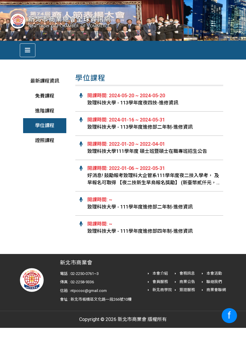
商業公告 (186, 281)
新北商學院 (162, 289)
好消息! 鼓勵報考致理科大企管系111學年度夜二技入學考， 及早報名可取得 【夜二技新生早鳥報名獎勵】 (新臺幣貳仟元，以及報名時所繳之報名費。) (154, 183)
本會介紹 (160, 273)
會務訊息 (186, 273)
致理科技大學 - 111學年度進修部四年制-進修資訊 (140, 231)
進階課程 (44, 111)
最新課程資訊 (44, 81)
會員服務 (160, 281)
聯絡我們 (214, 281)
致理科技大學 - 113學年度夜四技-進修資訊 (132, 103)
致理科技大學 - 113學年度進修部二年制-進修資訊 (140, 127)
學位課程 (44, 125)
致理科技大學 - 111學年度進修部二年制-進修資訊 (140, 207)
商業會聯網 (216, 289)
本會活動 (214, 273)
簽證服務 (186, 289)
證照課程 (44, 140)
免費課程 (44, 96)
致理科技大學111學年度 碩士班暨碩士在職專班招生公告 (147, 151)
